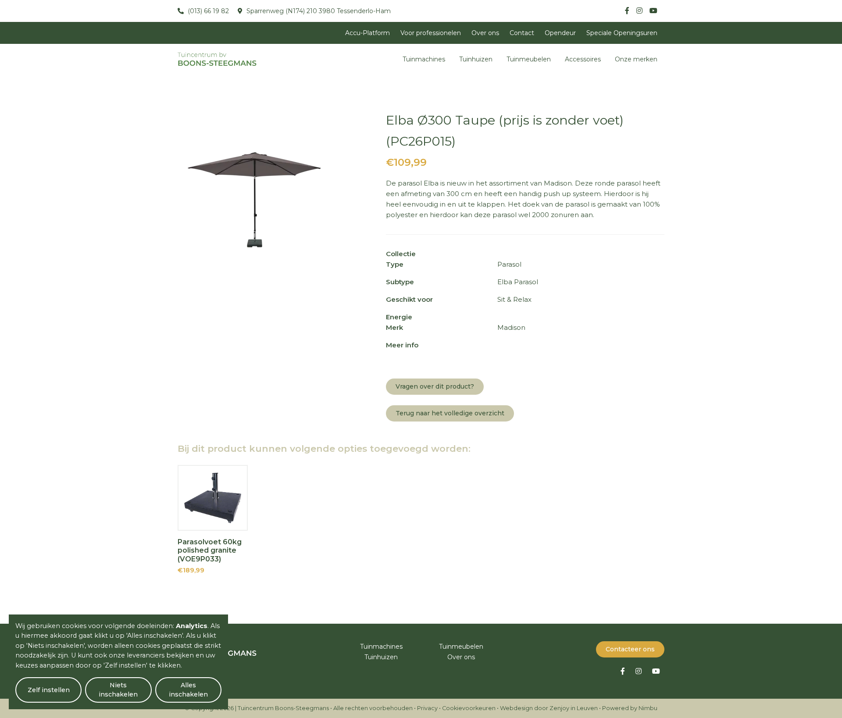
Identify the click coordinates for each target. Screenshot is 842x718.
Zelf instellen (49, 690)
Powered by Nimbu (629, 708)
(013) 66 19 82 (207, 11)
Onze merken (636, 59)
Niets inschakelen (118, 689)
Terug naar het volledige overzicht (450, 413)
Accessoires (583, 59)
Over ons (485, 33)
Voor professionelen (430, 33)
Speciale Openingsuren (621, 33)
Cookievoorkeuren (469, 708)
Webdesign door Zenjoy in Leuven (549, 708)
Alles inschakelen (188, 689)
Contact (522, 33)
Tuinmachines (424, 59)
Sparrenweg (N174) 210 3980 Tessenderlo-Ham (318, 11)
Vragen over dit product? (435, 386)
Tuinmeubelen (529, 59)
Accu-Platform (367, 33)
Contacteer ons (630, 649)
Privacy (427, 708)
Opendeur (560, 33)
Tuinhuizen (475, 59)
